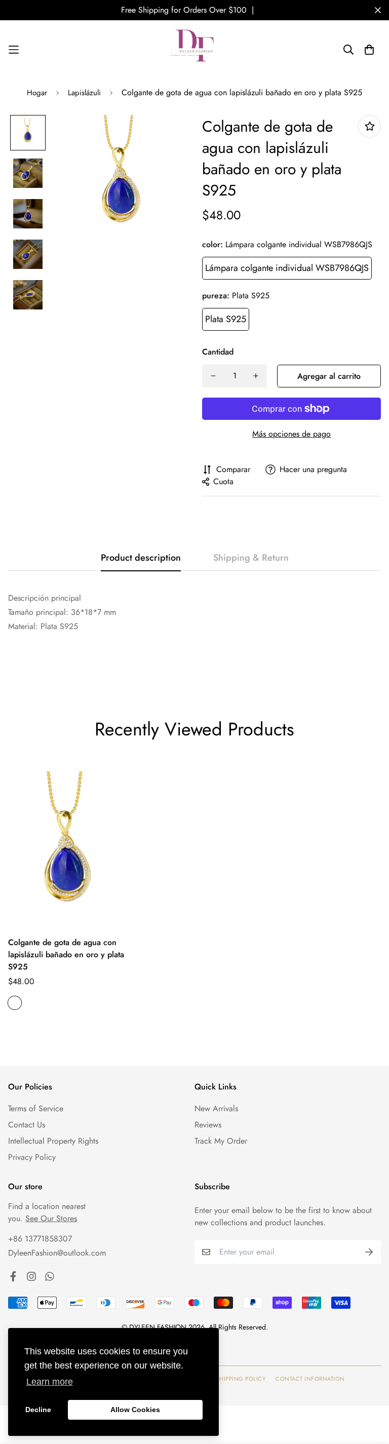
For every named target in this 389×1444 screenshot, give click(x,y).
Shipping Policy (241, 1379)
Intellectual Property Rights (53, 1141)
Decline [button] (38, 1410)
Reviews (207, 1124)
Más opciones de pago (291, 434)
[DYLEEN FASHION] (194, 49)
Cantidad (218, 352)
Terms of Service (35, 1108)
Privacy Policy (32, 1157)
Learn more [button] (49, 1382)
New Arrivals (216, 1108)
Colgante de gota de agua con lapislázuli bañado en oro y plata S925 (66, 954)
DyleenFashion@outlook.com (57, 1253)
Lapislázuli (84, 92)
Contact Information (310, 1379)
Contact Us (26, 1124)
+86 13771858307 (40, 1238)
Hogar (37, 92)
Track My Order (220, 1141)
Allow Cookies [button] (135, 1410)
